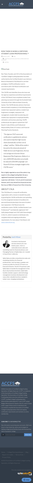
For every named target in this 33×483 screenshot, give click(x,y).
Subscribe (28, 434)
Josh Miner (16, 237)
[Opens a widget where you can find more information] (26, 480)
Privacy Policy (6, 457)
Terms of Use (19, 455)
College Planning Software (15, 452)
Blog (27, 452)
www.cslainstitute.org (8, 222)
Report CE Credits (7, 455)
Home (3, 452)
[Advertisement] (16, 26)
